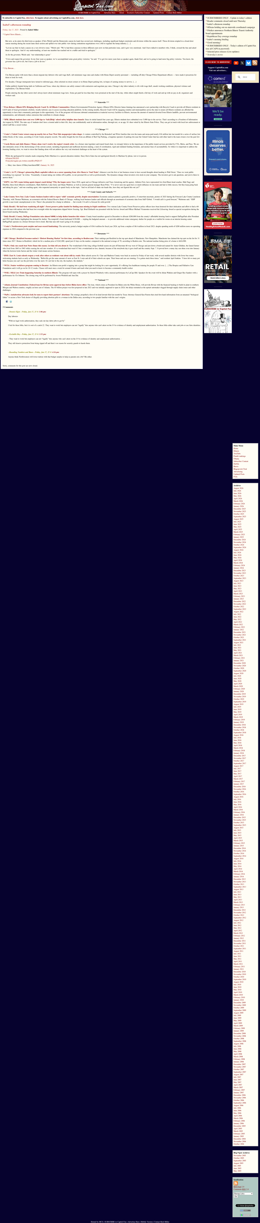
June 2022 (237, 616)
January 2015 (239, 845)
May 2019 (237, 712)
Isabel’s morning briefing (218, 39)
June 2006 (237, 1110)
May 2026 (237, 496)
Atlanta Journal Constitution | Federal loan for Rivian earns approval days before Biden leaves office (45, 284)
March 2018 (238, 748)
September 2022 (240, 609)
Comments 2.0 (241, 1189)
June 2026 (237, 493)
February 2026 (239, 503)
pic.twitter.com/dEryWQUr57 (30, 160)
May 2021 (237, 650)
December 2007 (240, 1064)
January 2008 (239, 1061)
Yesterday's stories (215, 54)
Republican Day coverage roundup (222, 36)
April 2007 (238, 1084)
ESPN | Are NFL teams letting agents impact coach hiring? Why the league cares (37, 182)
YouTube (237, 453)
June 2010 (237, 987)
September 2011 (240, 948)
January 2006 (239, 1123)
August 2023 (238, 580)
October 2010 (239, 976)
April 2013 (238, 899)
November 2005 (240, 1155)
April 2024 (238, 560)
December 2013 (240, 879)
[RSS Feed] (255, 65)
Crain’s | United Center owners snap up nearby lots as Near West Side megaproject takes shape (43, 134)
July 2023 (237, 583)
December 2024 (240, 539)
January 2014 (239, 876)
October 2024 (239, 544)
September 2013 (240, 886)
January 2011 (239, 969)
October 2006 (239, 1100)
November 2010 (240, 974)
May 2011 (237, 958)
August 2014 (238, 858)
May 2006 (237, 1113)
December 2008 (240, 1033)
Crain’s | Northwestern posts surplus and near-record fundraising (31, 226)
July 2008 (237, 1046)
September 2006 (240, 1102)
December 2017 (240, 755)
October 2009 (239, 1007)
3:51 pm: (42, 334)
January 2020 (239, 691)
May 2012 (237, 928)
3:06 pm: (42, 311)
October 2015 (239, 822)
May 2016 (237, 804)
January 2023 (239, 598)
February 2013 (239, 904)
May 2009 (237, 1020)
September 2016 (240, 794)
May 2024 (237, 557)
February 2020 (239, 688)
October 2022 (239, 606)
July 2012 (237, 922)
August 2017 (238, 766)
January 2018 (239, 753)
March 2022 (238, 624)
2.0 (239, 1186)
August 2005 (238, 1163)
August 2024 (238, 550)
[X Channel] (242, 65)
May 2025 (237, 526)
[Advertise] (218, 63)
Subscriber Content (241, 461)
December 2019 (240, 694)
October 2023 (239, 575)
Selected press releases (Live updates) (223, 51)
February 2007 (239, 1090)
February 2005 (239, 1133)
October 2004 (239, 1144)
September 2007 (240, 1072)
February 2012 (239, 935)
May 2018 (237, 742)
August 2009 (238, 1012)
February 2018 (239, 750)
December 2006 (240, 1095)
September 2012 (240, 917)
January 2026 (239, 506)
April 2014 (238, 868)
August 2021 (238, 642)
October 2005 (239, 1158)
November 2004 (240, 1141)
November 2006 (240, 1097)
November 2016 (240, 789)
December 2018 (240, 724)
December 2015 (240, 817)
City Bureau (8, 68)
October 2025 (239, 514)
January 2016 (239, 814)
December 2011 (240, 940)
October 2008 (239, 1038)
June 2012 (237, 925)
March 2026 (238, 501)
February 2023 (239, 596)
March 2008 (238, 1056)
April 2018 (238, 745)
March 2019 (238, 717)
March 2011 (238, 964)
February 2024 (239, 565)
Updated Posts (239, 474)
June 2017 (237, 771)
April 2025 (238, 529)
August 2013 (238, 889)
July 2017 (237, 768)
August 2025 (238, 519)
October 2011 (239, 946)
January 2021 (239, 660)
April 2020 (238, 683)
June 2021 (237, 647)
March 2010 (238, 994)
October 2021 (239, 637)
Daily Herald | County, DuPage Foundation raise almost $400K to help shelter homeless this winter (44, 216)
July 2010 (237, 984)
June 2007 (237, 1079)
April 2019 (238, 714)
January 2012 (239, 938)
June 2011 (237, 956)
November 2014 (240, 850)
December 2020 (240, 663)
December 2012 (240, 910)
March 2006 (238, 1118)
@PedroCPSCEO (12, 158)
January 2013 (239, 907)
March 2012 (238, 933)
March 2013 (238, 902)
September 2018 (240, 732)
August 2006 (238, 1105)
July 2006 (237, 1108)
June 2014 (237, 863)
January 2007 (239, 1092)
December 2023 (240, 570)
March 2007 (238, 1087)
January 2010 (239, 1000)
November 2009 (240, 1005)
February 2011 (239, 966)
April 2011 (238, 961)
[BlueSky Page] (248, 65)
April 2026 (238, 498)
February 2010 (239, 997)
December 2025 (240, 508)
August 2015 (238, 827)
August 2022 (238, 611)
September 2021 (240, 640)
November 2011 (240, 943)
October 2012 (239, 915)
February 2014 (239, 874)
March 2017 (238, 778)
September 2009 (240, 1010)
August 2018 (238, 735)
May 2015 (237, 835)
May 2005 (237, 1171)
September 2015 (240, 825)
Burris (236, 466)
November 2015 (240, 820)
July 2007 (237, 1077)
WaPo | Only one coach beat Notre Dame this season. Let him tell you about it (36, 245)
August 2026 (238, 488)
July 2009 (237, 1015)
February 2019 (239, 719)
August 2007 (238, 1074)
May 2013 (237, 897)
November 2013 (240, 881)
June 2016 (237, 802)
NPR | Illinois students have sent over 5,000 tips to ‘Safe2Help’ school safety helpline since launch (44, 119)
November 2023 (240, 573)
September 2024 (240, 547)
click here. (80, 17)
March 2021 (238, 655)
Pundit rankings (240, 456)
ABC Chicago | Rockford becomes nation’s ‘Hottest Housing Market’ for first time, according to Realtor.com (48, 238)
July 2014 (237, 861)
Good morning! (214, 42)
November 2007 (240, 1066)
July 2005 (237, 1165)
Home (236, 448)
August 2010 (238, 982)
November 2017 (240, 758)
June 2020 (237, 678)
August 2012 (238, 920)
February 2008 (239, 1059)
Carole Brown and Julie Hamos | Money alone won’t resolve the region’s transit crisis (39, 144)
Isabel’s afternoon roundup (17, 24)
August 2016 (238, 796)
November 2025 (240, 511)
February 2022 (239, 627)
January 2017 (239, 784)
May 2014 (237, 866)
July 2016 (237, 799)
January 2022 (239, 629)
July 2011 (237, 953)
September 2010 (240, 979)
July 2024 (237, 552)
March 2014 (238, 871)
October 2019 (239, 699)
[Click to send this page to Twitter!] (11, 301)
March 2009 (238, 1025)
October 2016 (239, 791)
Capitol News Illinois (12, 34)
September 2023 (240, 578)
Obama (236, 458)
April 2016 (238, 807)
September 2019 (240, 701)
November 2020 (240, 665)
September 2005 (240, 1160)
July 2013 (237, 892)
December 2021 (240, 632)
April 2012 (238, 930)
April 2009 (238, 1023)
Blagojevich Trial (240, 469)
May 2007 (237, 1082)
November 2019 (240, 696)
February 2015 (239, 843)
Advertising (238, 471)
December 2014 (240, 848)
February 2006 (239, 1120)
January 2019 (239, 722)
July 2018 (237, 737)
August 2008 (238, 1043)
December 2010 (240, 971)
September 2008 (240, 1041)
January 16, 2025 (47, 165)
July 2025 (237, 521)
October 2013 (239, 884)
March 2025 (238, 532)
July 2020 (237, 676)
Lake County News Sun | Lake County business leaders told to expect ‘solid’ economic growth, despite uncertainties (51, 196)
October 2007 (239, 1069)
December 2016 (240, 786)
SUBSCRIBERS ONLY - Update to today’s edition (229, 17)
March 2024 (238, 562)
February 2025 (239, 534)
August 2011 (238, 951)
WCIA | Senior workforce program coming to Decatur (26, 265)
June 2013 (237, 894)
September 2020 (240, 670)
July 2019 (237, 706)
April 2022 (238, 622)
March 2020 (238, 686)
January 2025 (239, 537)
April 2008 (238, 1054)
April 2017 (238, 776)
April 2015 (238, 838)
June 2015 (237, 832)
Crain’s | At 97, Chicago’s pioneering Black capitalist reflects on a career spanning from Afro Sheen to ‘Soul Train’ (51, 172)
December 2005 (240, 1126)
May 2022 (237, 619)
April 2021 (238, 652)
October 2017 (239, 760)
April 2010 (238, 992)
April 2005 (238, 1128)
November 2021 (240, 634)
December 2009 (240, 1002)
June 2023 (237, 586)
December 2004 (240, 1138)
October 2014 (239, 853)
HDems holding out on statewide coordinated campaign (231, 27)
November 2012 (240, 912)
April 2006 (238, 1115)
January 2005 (239, 1136)
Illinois (236, 451)
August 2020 (238, 673)
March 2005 (238, 1131)
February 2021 (239, 658)
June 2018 (237, 740)
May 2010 (237, 989)
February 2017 (239, 781)
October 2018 (239, 730)
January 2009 (239, 1030)
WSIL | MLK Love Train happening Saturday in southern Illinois (31, 272)
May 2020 (237, 681)
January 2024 (239, 568)
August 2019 (238, 704)
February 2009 (239, 1028)
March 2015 (238, 840)
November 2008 (240, 1036)
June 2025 (237, 524)
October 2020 (239, 668)
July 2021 (237, 645)
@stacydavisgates (12, 160)
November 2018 (240, 727)
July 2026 (237, 490)
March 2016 (238, 809)
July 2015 (237, 830)
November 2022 (240, 604)
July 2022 (237, 614)
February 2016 (239, 812)
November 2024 (240, 542)
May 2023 (237, 588)
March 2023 (238, 593)
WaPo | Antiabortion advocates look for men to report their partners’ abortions (36, 294)
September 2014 (240, 856)
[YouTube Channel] (236, 65)
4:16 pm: (55, 352)
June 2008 (237, 1048)
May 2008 (237, 1051)
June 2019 (237, 709)
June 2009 (237, 1018)
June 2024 (237, 555)
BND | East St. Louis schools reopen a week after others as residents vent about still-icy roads (42, 255)
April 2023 (238, 591)
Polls (235, 476)
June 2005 (237, 1168)
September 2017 (240, 763)
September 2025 (240, 516)
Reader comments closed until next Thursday (226, 20)
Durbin (236, 463)
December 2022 (240, 601)
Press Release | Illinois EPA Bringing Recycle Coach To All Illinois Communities (36, 107)
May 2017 (237, 773)
